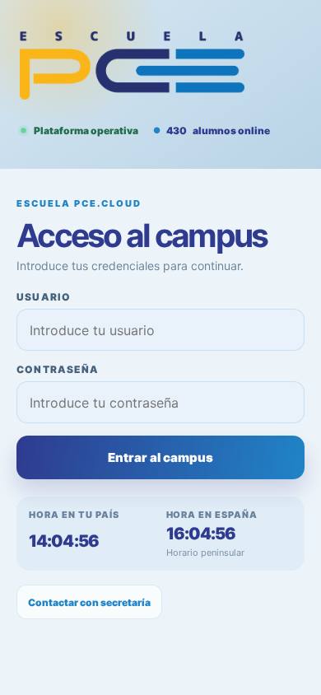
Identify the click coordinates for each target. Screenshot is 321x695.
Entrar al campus (160, 457)
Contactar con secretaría (89, 602)
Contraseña (57, 369)
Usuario (43, 297)
